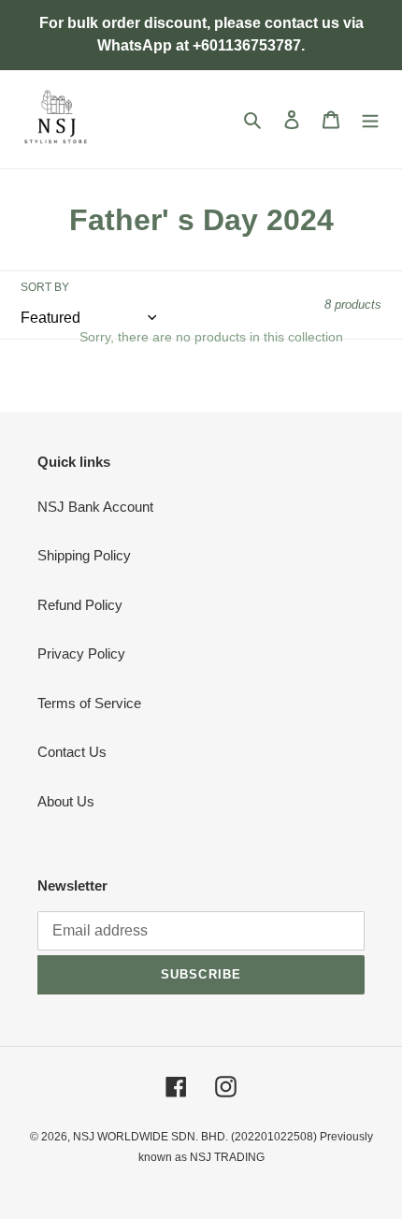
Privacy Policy (81, 653)
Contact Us (72, 752)
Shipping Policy (84, 555)
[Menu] (370, 119)
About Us (65, 801)
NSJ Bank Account (95, 507)
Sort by (45, 287)
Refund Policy (79, 605)
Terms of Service (89, 703)
